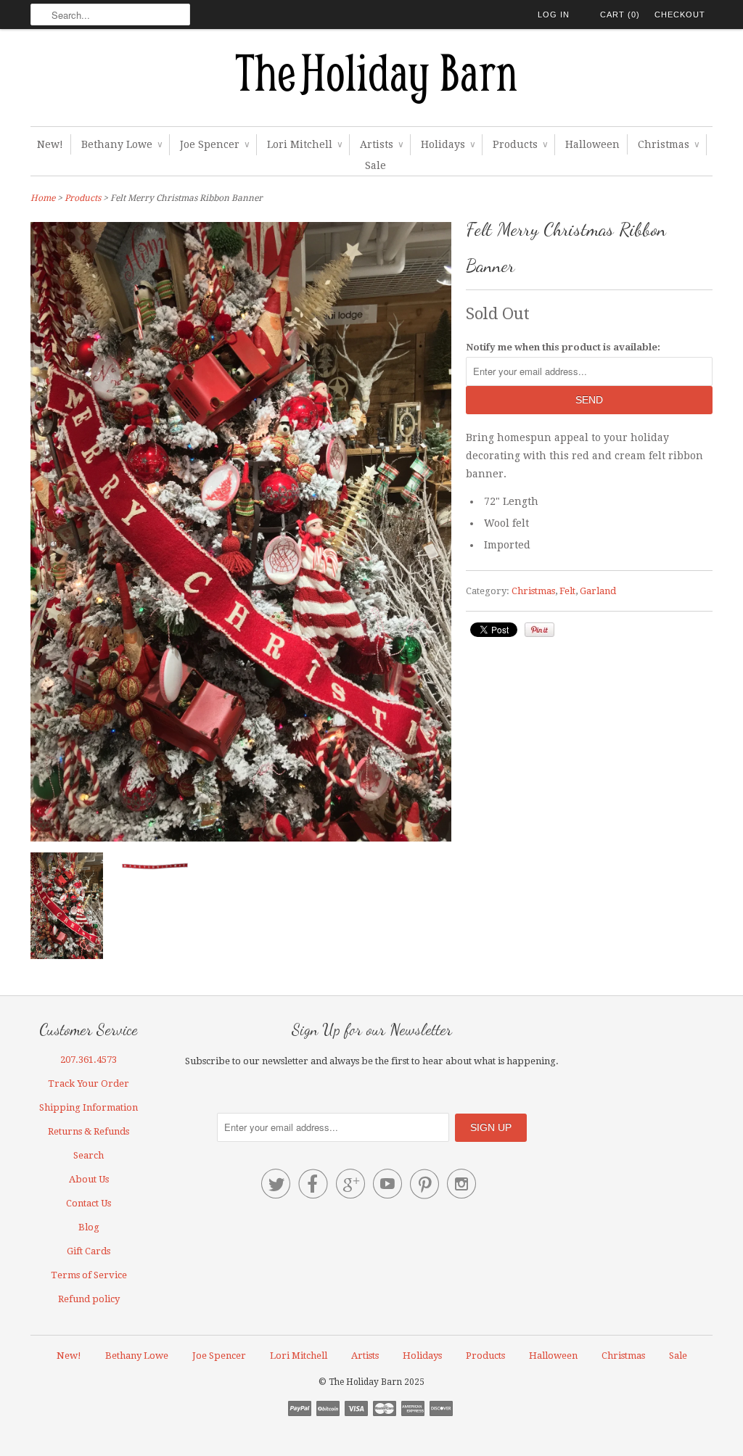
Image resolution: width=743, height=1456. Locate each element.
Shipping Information (88, 1107)
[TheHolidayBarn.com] (371, 81)
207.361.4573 (88, 1059)
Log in (554, 14)
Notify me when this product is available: (563, 347)
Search (88, 1155)
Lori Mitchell (304, 144)
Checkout (679, 14)
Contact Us (88, 1203)
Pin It (539, 629)
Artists (381, 144)
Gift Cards (88, 1251)
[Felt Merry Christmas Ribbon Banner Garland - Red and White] (154, 869)
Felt (567, 590)
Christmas (668, 144)
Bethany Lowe (121, 144)
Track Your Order (88, 1083)
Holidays (448, 144)
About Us (89, 1179)
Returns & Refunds (88, 1131)
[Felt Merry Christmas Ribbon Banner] (66, 908)
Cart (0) (620, 14)
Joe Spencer (214, 144)
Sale (375, 165)
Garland (598, 590)
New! (50, 144)
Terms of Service (89, 1275)
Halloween (592, 144)
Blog (88, 1227)
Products (520, 144)
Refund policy (89, 1298)
